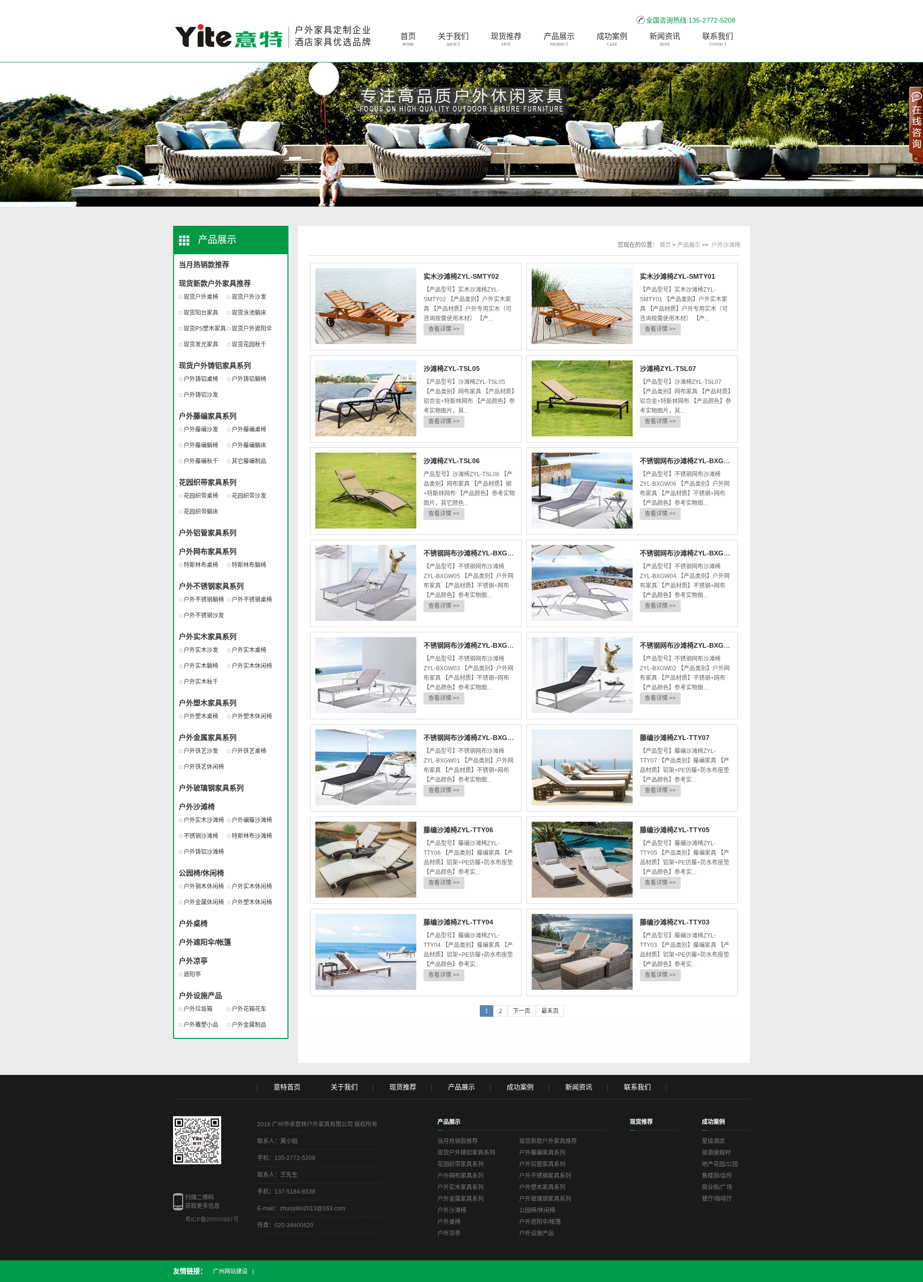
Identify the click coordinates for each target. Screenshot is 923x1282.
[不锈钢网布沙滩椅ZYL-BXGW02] (582, 675)
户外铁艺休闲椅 (204, 767)
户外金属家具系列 (208, 737)
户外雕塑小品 (201, 1025)
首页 (408, 39)
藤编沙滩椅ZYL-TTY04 (458, 922)
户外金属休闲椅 (204, 902)
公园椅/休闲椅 (201, 873)
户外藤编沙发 (201, 429)
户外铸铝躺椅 (249, 379)
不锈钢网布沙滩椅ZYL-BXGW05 (472, 553)
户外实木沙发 (201, 650)
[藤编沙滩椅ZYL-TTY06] (365, 860)
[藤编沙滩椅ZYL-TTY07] (582, 767)
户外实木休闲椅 (252, 666)
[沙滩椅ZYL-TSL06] (365, 491)
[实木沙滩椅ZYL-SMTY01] (582, 306)
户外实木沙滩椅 (204, 820)
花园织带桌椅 (201, 496)
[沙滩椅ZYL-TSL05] (365, 398)
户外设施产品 (200, 995)
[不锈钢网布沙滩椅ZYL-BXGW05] (365, 583)
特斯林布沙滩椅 (252, 836)
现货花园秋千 (249, 344)
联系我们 (717, 39)
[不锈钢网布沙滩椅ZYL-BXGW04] (582, 583)
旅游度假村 (716, 1152)
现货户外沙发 (249, 297)
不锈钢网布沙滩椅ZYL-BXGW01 (472, 737)
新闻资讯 (664, 39)
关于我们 (453, 39)
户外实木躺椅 (201, 666)
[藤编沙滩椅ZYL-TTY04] (365, 952)
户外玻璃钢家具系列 (211, 788)
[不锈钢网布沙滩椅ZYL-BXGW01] (365, 767)
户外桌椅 (193, 923)
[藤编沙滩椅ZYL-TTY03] (582, 952)
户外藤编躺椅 (201, 445)
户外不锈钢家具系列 (211, 586)
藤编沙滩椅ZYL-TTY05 (675, 830)
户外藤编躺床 (249, 445)
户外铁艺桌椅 (249, 751)
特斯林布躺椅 (249, 565)
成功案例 (612, 39)
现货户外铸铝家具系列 (215, 365)
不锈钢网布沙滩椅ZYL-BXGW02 (688, 645)
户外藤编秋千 (201, 461)
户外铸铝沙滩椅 (204, 852)
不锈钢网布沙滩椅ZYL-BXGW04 (688, 553)
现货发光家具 (201, 344)
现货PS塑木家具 (205, 328)
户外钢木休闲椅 (204, 886)
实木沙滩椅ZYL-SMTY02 (461, 276)
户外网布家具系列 (208, 551)
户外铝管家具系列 (208, 533)
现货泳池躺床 (249, 312)
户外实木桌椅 (249, 650)
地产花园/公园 (720, 1164)
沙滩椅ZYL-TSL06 (452, 461)
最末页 (550, 1011)
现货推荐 (506, 39)
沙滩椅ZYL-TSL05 (452, 368)
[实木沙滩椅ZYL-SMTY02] (365, 306)
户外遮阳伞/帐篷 (205, 942)
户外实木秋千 (201, 681)
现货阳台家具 (201, 312)
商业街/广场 (717, 1187)
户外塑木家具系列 (208, 703)
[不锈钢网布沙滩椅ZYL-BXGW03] (365, 675)
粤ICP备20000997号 (212, 1219)
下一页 (521, 1011)
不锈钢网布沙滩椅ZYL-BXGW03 (472, 645)
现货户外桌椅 (201, 297)
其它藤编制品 (249, 461)
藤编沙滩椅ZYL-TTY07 (675, 737)
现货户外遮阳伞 (252, 328)
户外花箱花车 (249, 1009)
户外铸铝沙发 (201, 395)
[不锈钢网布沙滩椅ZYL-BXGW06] (582, 491)
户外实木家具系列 (208, 636)
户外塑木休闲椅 (252, 716)
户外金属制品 (249, 1025)
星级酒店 (713, 1141)
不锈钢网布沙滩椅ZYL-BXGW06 (688, 461)
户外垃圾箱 (198, 1009)
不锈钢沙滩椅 (201, 836)
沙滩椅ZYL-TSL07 (668, 368)
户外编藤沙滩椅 (252, 820)
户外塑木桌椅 (201, 716)
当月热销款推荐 (204, 264)
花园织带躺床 (201, 511)
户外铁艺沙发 (201, 751)
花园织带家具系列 (208, 482)
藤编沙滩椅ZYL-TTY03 (675, 922)
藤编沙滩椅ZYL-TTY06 (458, 830)
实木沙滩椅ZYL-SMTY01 (677, 276)
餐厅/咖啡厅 (717, 1199)
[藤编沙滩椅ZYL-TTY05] (582, 860)
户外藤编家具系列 (208, 416)
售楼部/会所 (717, 1175)
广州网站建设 (230, 1271)
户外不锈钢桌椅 (252, 599)
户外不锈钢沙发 (204, 615)
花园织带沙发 (249, 496)
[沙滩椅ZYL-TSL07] (582, 398)
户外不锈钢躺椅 (204, 599)
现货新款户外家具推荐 (215, 283)
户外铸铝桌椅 (201, 379)
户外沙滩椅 (197, 806)
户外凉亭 (193, 961)
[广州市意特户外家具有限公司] (232, 28)
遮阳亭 (192, 974)
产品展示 (559, 39)
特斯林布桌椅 (201, 565)
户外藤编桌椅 (249, 429)
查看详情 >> (444, 329)
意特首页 (287, 1087)
